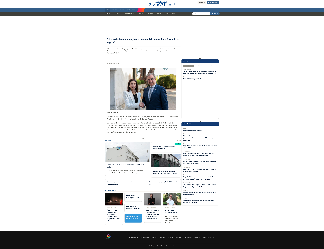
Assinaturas (210, 237)
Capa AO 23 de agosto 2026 (192, 79)
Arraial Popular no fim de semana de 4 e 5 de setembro (132, 219)
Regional (109, 13)
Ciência (159, 13)
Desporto (150, 13)
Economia (141, 13)
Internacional (129, 13)
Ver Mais (179, 140)
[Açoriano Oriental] (108, 240)
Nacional (118, 13)
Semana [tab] (200, 65)
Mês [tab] (211, 65)
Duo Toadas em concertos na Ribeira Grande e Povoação (133, 208)
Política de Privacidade (200, 237)
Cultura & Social (170, 13)
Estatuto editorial (144, 237)
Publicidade (154, 237)
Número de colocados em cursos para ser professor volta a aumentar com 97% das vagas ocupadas (199, 138)
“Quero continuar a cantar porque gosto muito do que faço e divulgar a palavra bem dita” (152, 214)
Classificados (162, 237)
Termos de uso (188, 237)
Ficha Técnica (178, 237)
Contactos (170, 237)
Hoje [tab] (189, 65)
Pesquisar (215, 13)
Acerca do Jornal (133, 237)
